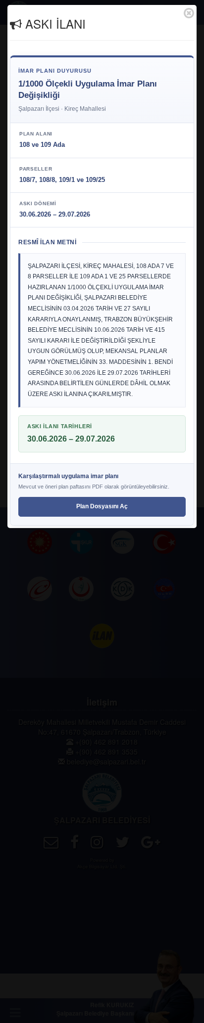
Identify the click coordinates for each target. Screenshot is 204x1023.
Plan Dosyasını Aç (102, 506)
